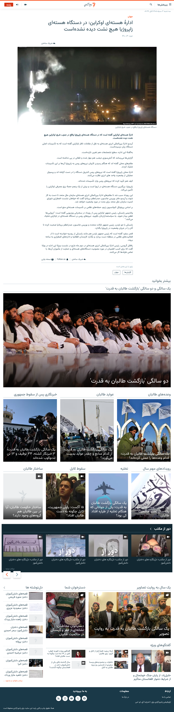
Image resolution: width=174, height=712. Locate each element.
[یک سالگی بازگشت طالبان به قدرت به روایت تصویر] (130, 615)
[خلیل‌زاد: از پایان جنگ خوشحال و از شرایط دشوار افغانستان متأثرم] (151, 661)
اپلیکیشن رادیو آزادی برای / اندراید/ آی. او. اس (153, 702)
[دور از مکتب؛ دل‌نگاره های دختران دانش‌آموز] (151, 546)
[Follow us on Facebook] (84, 698)
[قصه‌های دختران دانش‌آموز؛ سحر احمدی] (36, 629)
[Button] (48, 43)
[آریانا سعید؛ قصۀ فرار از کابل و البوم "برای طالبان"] (121, 654)
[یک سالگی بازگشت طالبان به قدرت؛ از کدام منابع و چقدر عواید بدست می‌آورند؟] (87, 430)
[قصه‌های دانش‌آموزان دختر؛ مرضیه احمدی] (36, 652)
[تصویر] (25, 5)
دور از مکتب (162, 529)
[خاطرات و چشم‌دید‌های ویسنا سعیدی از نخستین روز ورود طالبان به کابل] (121, 665)
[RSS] (58, 698)
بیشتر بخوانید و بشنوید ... (12, 680)
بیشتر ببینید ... (8, 568)
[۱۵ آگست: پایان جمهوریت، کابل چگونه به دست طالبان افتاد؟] (65, 496)
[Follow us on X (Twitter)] (77, 698)
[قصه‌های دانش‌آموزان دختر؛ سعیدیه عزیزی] (36, 607)
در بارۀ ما (125, 697)
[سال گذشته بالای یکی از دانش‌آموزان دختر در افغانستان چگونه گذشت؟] (78, 665)
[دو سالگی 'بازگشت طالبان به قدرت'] (87, 340)
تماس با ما (166, 697)
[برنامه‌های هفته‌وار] (17, 5)
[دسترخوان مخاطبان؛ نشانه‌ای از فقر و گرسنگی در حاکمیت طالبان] (65, 615)
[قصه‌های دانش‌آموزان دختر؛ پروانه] (36, 640)
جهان (130, 16)
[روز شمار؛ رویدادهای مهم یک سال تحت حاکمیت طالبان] (151, 496)
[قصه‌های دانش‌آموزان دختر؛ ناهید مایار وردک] (36, 674)
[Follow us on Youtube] (71, 698)
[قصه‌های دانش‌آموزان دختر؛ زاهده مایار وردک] (36, 618)
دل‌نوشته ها (34, 588)
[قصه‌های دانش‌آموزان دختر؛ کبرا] (36, 663)
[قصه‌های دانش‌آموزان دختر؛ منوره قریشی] (36, 596)
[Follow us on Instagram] (65, 698)
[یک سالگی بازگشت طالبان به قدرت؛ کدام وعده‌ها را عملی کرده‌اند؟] (144, 430)
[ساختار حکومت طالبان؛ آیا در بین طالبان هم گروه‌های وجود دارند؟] (23, 496)
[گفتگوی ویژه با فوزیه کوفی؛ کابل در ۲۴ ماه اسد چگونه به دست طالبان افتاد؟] (78, 654)
